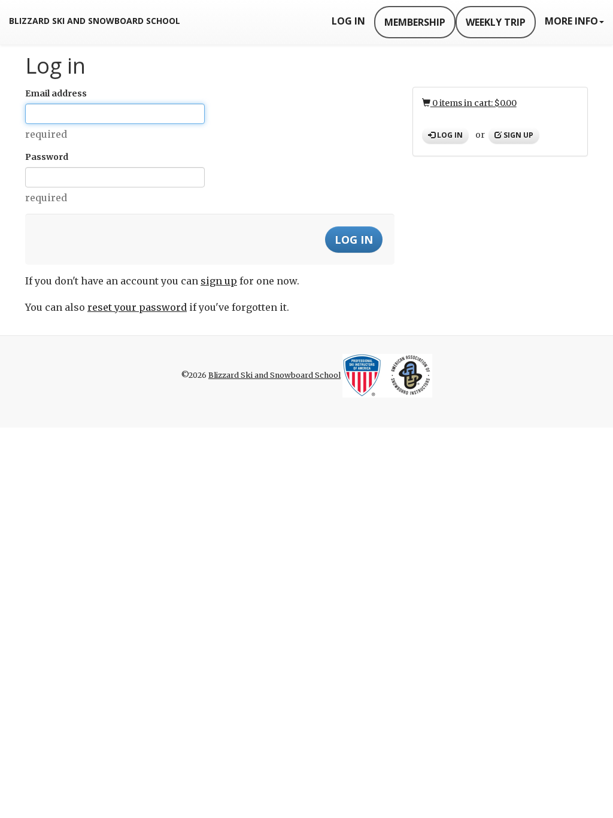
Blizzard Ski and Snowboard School (94, 20)
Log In (348, 21)
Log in (449, 135)
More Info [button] (571, 21)
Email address (56, 93)
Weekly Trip (496, 22)
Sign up (517, 135)
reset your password (137, 307)
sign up (219, 281)
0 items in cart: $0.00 (473, 103)
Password (46, 157)
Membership (414, 22)
